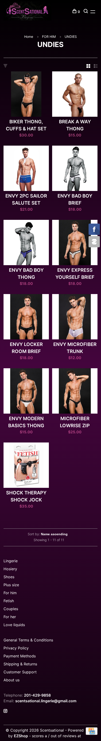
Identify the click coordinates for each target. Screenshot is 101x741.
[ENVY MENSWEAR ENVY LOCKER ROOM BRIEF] (26, 317)
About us (11, 680)
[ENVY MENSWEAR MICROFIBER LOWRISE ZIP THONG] (74, 391)
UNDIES (71, 37)
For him (10, 592)
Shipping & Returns (20, 664)
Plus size (11, 584)
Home (28, 37)
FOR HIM (49, 37)
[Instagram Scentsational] (5, 711)
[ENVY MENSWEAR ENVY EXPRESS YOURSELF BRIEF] (74, 243)
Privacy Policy (16, 648)
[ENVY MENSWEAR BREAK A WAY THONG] (74, 94)
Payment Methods (20, 656)
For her (10, 616)
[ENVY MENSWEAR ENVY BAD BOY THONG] (26, 243)
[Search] (86, 12)
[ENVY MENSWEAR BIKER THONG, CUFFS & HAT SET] (26, 94)
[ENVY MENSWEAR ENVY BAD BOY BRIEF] (74, 169)
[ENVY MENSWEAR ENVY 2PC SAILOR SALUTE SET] (26, 169)
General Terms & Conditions (28, 640)
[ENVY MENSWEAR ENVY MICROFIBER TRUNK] (74, 317)
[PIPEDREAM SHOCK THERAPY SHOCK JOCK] (26, 465)
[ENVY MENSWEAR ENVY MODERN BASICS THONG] (26, 391)
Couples (11, 608)
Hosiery (10, 568)
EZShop (21, 735)
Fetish (9, 600)
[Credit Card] (91, 733)
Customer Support (20, 672)
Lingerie (11, 561)
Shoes (9, 576)
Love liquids (14, 624)
